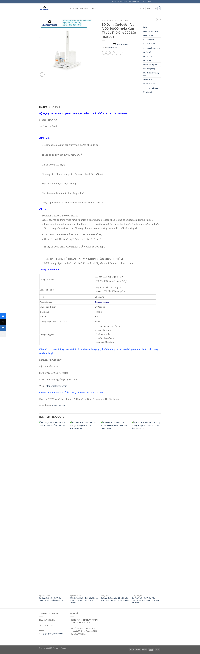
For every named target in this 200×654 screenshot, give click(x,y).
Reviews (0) (56, 107)
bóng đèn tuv (148, 35)
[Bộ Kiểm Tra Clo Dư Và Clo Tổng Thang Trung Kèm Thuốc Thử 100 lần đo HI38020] (146, 507)
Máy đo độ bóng (149, 69)
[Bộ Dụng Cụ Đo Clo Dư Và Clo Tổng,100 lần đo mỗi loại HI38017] (53, 507)
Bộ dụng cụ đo (121, 20)
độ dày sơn (147, 60)
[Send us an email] (159, 2)
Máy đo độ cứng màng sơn (151, 74)
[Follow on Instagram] (155, 2)
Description (44, 107)
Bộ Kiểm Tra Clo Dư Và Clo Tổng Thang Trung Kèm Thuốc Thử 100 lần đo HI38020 (145, 600)
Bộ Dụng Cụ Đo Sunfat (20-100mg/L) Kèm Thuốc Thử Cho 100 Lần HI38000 (115, 599)
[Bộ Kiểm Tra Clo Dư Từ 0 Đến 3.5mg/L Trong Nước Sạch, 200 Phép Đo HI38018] (84, 507)
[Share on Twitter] (108, 53)
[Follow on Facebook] (153, 2)
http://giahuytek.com (56, 385)
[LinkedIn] (3, 328)
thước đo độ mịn (149, 84)
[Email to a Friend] (112, 53)
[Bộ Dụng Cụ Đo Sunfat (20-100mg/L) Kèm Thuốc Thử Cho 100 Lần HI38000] (115, 507)
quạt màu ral (147, 80)
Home (104, 20)
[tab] (44, 107)
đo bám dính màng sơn (151, 48)
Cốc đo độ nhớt (149, 40)
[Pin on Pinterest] (116, 53)
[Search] (67, 8)
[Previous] (39, 514)
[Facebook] (3, 316)
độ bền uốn (147, 52)
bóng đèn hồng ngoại (151, 31)
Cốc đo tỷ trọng (149, 44)
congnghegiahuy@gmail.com (51, 633)
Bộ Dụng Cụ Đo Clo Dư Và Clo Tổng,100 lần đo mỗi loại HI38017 (51, 599)
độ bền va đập (148, 56)
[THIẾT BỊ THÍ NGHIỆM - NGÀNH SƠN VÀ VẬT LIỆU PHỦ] (50, 8)
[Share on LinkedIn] (120, 53)
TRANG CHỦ (73, 9)
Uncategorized (148, 92)
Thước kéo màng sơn (151, 88)
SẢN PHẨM (84, 9)
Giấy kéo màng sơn (150, 65)
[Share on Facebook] (104, 53)
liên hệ (93, 9)
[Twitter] (3, 322)
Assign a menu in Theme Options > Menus (125, 2)
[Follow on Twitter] (157, 2)
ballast (145, 27)
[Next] (160, 514)
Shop (111, 20)
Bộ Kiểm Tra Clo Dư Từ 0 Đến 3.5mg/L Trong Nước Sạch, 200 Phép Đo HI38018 (84, 600)
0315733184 (58, 405)
